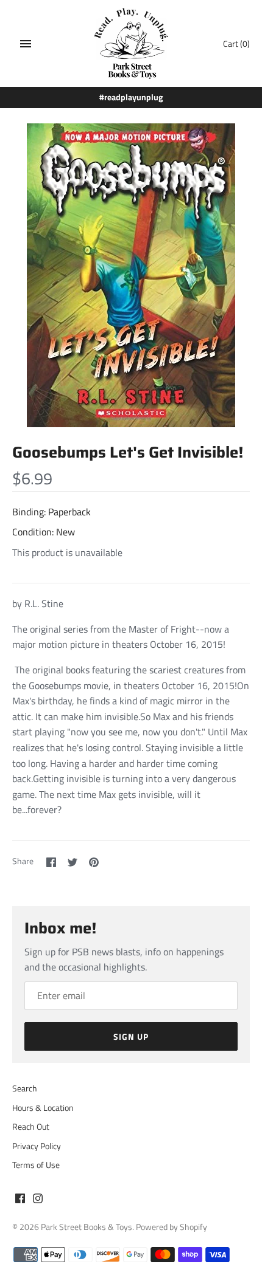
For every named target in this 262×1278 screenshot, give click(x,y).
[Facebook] (20, 1200)
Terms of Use (36, 1165)
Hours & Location (43, 1108)
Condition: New (43, 531)
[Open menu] (25, 43)
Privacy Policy (36, 1146)
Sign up (131, 1036)
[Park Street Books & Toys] (131, 43)
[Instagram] (38, 1200)
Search (24, 1088)
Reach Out (30, 1127)
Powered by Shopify (171, 1227)
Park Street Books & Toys (86, 1227)
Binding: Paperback (51, 511)
